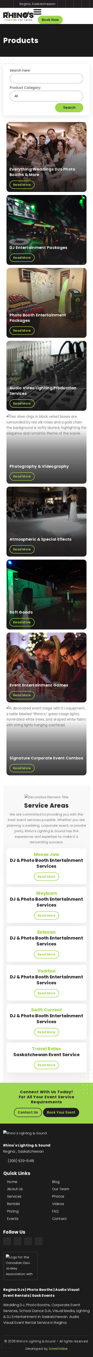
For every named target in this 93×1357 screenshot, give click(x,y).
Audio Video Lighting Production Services (43, 390)
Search (69, 107)
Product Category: (25, 87)
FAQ (55, 1211)
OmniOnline (58, 1349)
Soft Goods (21, 612)
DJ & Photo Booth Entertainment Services (46, 860)
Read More (46, 876)
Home (12, 1181)
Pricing (13, 1211)
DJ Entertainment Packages (38, 247)
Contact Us (28, 1112)
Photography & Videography (39, 466)
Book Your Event (61, 1112)
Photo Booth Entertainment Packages (38, 317)
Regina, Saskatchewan (37, 4)
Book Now (50, 19)
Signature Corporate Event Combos (46, 758)
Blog (56, 1181)
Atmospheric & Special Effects (41, 539)
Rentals (13, 1203)
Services (14, 1196)
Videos (58, 1203)
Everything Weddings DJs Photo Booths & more (42, 171)
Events (13, 1218)
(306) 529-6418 (21, 1160)
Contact (59, 1218)
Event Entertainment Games (39, 685)
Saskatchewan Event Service (46, 1052)
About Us (15, 1188)
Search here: (20, 70)
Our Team (60, 1188)
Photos (58, 1196)
